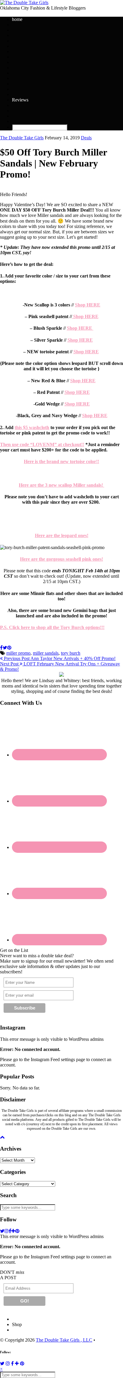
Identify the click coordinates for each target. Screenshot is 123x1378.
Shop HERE (87, 304)
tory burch (70, 653)
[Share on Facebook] (1, 647)
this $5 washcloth (32, 427)
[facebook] (10, 1231)
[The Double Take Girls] (24, 2)
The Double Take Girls (22, 137)
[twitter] (2, 1231)
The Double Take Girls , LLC (64, 1339)
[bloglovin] (13, 1231)
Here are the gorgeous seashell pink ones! (61, 559)
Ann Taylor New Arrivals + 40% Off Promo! (59, 658)
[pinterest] (17, 1231)
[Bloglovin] (17, 1363)
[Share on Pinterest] (9, 647)
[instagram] (6, 1231)
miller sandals (46, 653)
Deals (86, 137)
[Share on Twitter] (5, 647)
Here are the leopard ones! (61, 535)
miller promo (18, 653)
